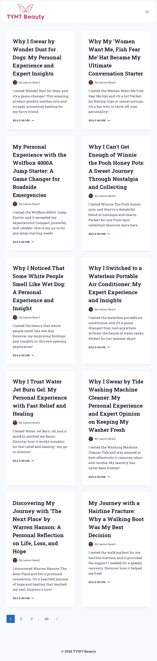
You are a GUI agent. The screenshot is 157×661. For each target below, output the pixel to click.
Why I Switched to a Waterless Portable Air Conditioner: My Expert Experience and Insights (115, 284)
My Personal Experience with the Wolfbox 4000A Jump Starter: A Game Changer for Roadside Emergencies (39, 171)
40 (47, 619)
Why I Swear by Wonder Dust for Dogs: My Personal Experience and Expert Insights (37, 57)
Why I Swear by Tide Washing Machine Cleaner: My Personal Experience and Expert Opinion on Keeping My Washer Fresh (115, 405)
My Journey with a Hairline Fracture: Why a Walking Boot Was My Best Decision (116, 519)
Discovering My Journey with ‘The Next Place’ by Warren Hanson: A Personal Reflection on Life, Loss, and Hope (38, 527)
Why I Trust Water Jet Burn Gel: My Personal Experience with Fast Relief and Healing (40, 397)
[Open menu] (146, 12)
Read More (23, 120)
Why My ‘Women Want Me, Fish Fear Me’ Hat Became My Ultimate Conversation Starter (115, 57)
